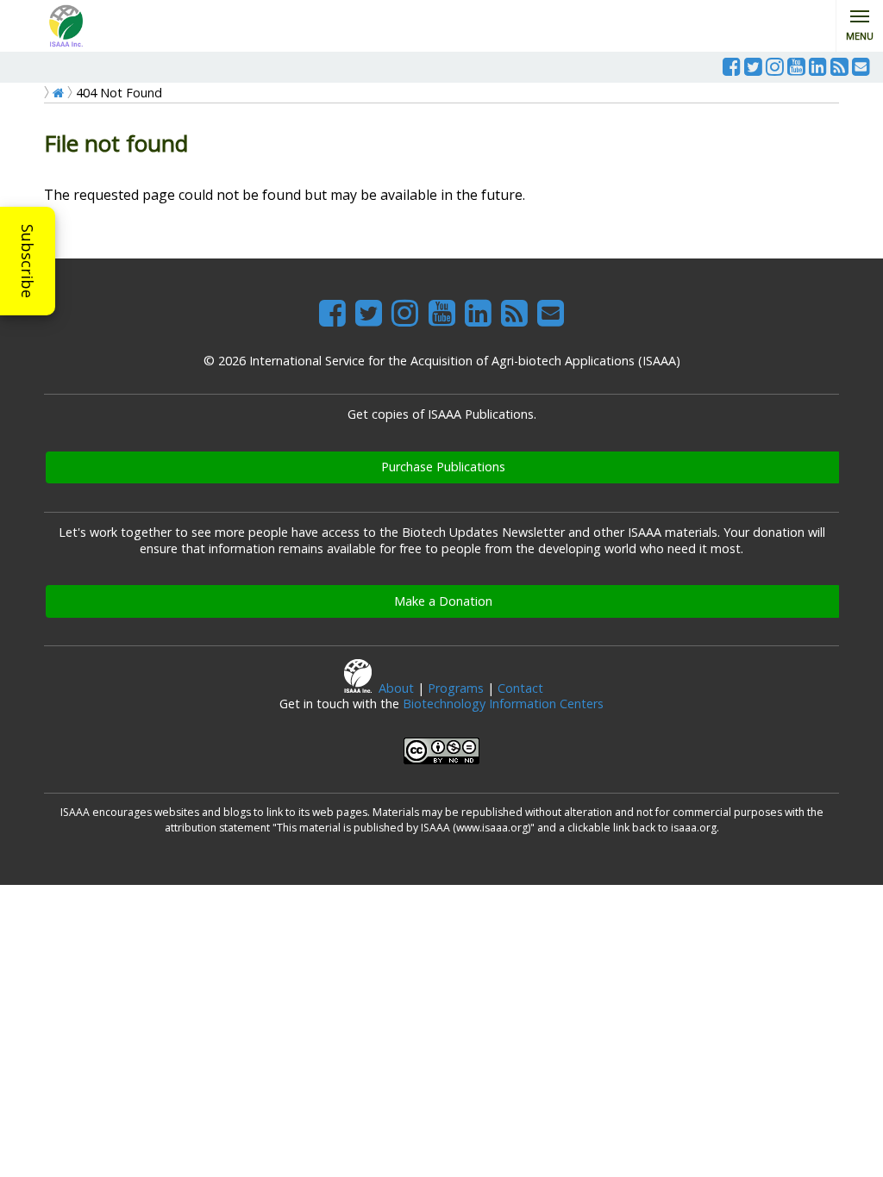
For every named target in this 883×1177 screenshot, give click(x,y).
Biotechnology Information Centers (503, 703)
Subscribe (27, 261)
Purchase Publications (443, 466)
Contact (520, 688)
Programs (456, 688)
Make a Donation (443, 601)
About (396, 688)
